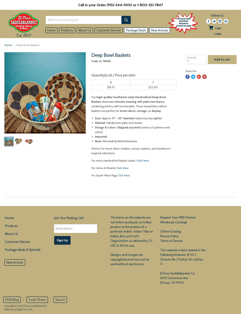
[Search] (126, 20)
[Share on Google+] (199, 77)
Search (60, 300)
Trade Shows (37, 300)
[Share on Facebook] (187, 77)
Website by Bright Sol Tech (18, 309)
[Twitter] (214, 21)
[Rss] (220, 21)
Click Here (143, 160)
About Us (85, 30)
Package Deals (136, 30)
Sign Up (62, 240)
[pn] (226, 21)
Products (67, 30)
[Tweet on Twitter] (193, 77)
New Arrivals (159, 30)
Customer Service (109, 30)
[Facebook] (208, 21)
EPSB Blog (12, 300)
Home (51, 30)
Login (217, 33)
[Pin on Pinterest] (204, 77)
